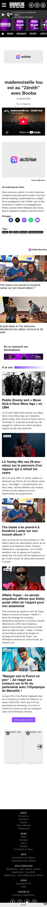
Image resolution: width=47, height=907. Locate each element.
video (16, 232)
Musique (21, 34)
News (10, 34)
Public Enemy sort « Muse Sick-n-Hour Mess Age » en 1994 (22, 403)
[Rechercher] (37, 5)
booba (5, 232)
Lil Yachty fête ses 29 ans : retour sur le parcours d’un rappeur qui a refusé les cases (22, 467)
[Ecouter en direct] (31, 5)
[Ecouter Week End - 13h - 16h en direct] (23, 356)
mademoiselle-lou (36, 232)
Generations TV (23, 883)
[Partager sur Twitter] (17, 221)
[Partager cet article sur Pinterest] (23, 221)
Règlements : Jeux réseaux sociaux (23, 869)
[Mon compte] (43, 5)
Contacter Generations (23, 895)
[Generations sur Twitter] (19, 902)
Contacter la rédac (23, 849)
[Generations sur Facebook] (12, 902)
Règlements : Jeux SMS (23, 872)
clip (10, 232)
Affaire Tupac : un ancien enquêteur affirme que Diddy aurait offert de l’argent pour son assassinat (23, 600)
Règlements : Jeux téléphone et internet (23, 875)
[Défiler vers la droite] (40, 746)
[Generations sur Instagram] (34, 902)
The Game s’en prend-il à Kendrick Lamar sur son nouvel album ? (20, 530)
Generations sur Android (23, 860)
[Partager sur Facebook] (10, 221)
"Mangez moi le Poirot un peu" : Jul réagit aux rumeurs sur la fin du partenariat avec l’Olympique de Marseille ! (23, 683)
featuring (23, 232)
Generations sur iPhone (23, 857)
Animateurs (23, 819)
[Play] (3, 14)
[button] (14, 746)
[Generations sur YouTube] (27, 902)
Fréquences (23, 828)
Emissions (23, 816)
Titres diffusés (23, 825)
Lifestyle (23, 846)
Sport (33, 34)
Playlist (23, 822)
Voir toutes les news (24, 719)
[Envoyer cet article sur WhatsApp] (30, 221)
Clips (23, 886)
